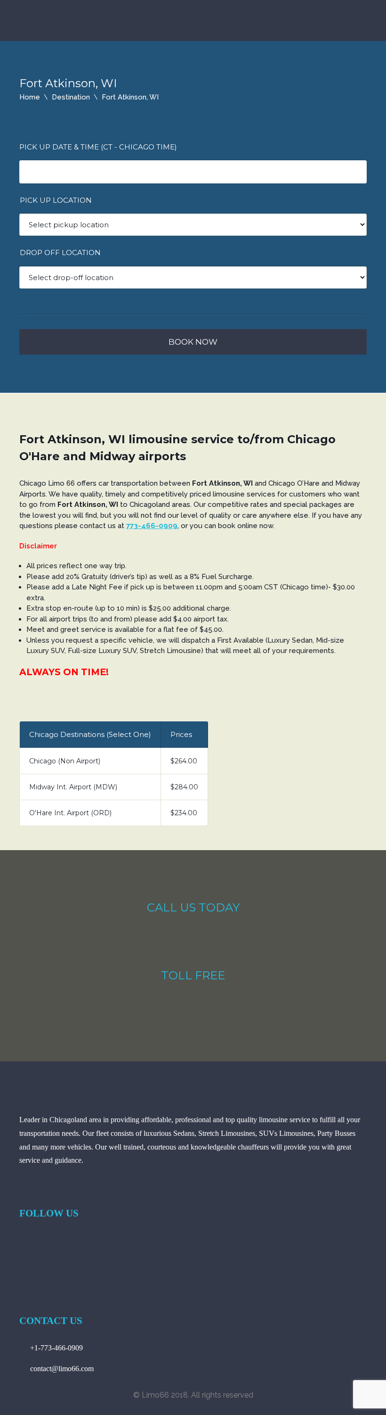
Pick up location (56, 200)
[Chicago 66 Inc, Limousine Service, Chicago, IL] (54, 1253)
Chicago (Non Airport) (64, 761)
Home (29, 97)
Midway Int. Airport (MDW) (73, 787)
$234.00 (183, 813)
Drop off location (60, 252)
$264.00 (183, 761)
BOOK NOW (193, 342)
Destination (71, 97)
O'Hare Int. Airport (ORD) (70, 813)
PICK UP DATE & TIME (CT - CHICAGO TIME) (98, 146)
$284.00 (184, 787)
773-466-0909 (151, 525)
